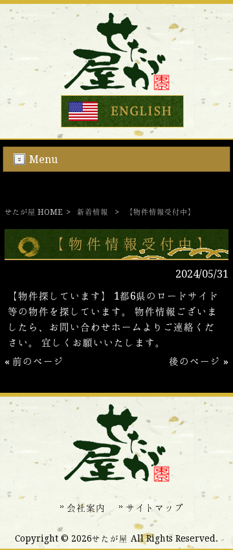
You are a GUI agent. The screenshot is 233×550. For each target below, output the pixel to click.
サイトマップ (155, 508)
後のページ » (198, 361)
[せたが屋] (116, 87)
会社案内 (86, 508)
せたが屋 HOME (34, 212)
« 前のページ (34, 361)
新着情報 (92, 212)
